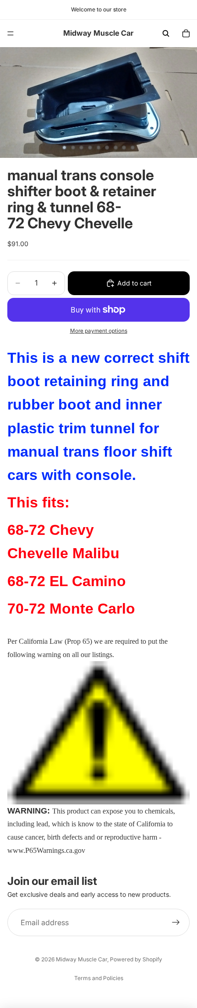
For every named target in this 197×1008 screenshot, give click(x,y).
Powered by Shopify (136, 959)
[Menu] (10, 33)
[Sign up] (176, 922)
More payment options (98, 331)
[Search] (166, 33)
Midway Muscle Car (81, 959)
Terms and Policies (98, 978)
